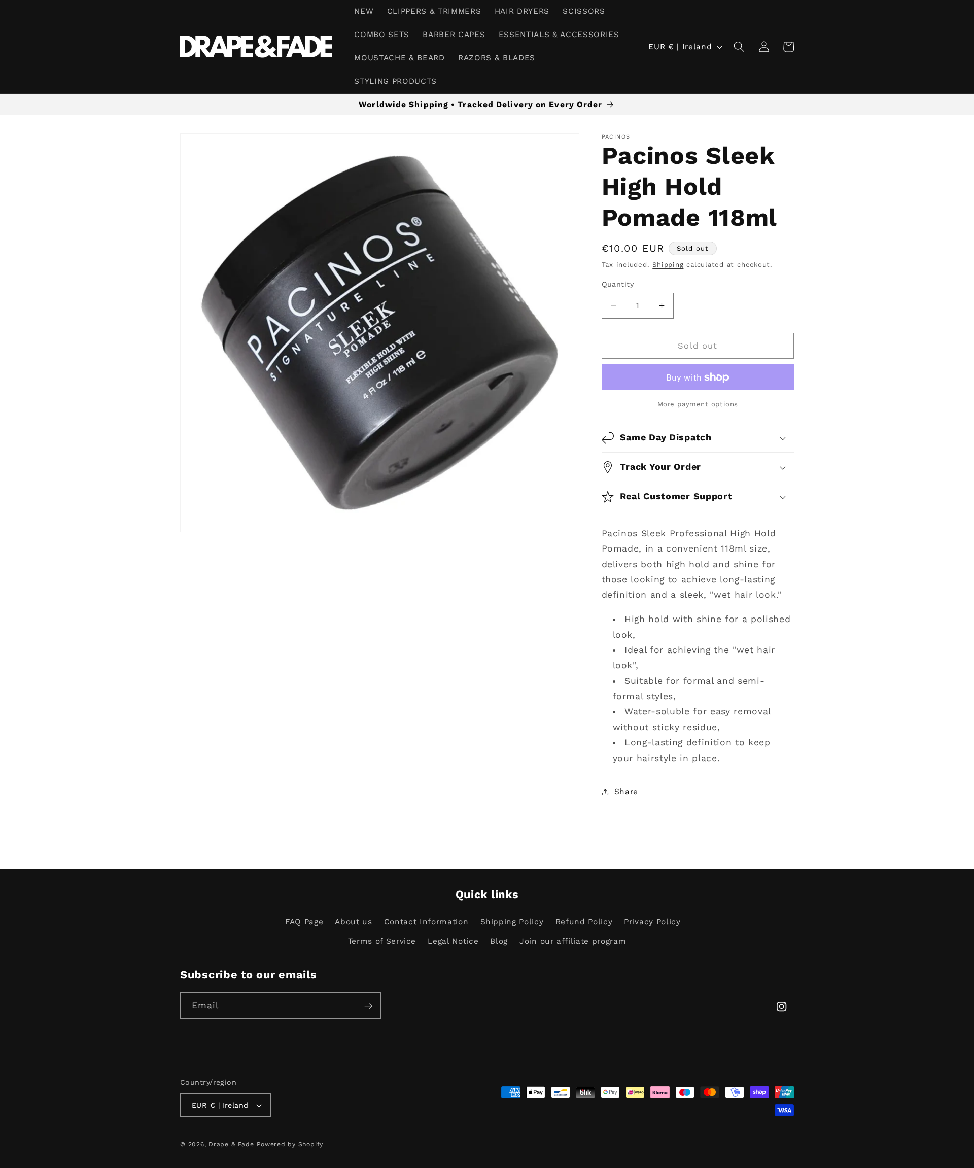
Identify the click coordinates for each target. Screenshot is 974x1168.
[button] (739, 47)
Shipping (667, 264)
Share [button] (626, 791)
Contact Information (426, 921)
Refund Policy (584, 921)
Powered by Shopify (290, 1144)
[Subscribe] (368, 1006)
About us (353, 921)
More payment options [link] (697, 404)
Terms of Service (382, 941)
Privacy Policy (652, 921)
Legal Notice (453, 941)
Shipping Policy (512, 921)
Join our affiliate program (572, 941)
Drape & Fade (231, 1144)
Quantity (618, 284)
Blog (499, 941)
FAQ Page (304, 921)
